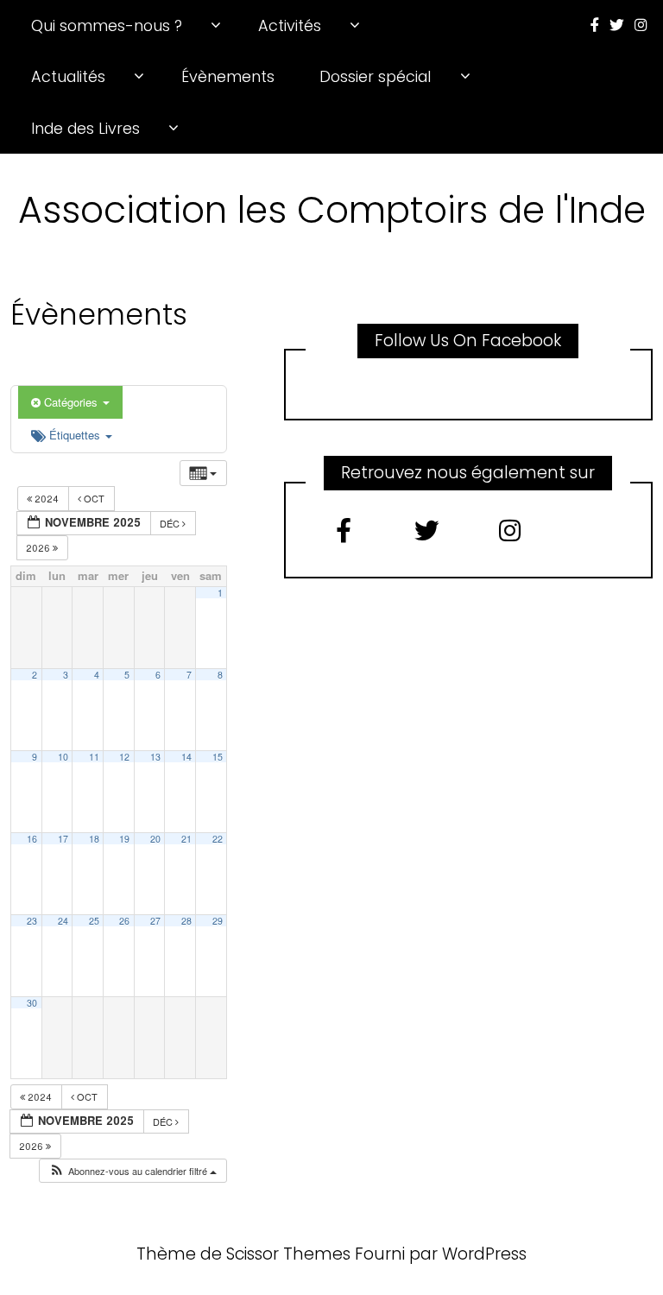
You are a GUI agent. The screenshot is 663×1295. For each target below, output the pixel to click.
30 (32, 1002)
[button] (132, 1171)
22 (217, 838)
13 (155, 756)
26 (124, 920)
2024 (46, 498)
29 (217, 920)
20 (155, 838)
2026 (39, 547)
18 (94, 838)
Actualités (68, 76)
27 (155, 920)
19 (124, 838)
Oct (94, 498)
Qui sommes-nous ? (106, 25)
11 (94, 756)
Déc (171, 523)
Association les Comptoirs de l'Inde (332, 210)
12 (124, 756)
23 (32, 920)
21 (186, 838)
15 (217, 756)
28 (186, 920)
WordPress (484, 1254)
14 (186, 756)
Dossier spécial (375, 76)
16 (32, 838)
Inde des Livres (85, 128)
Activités (289, 25)
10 (63, 756)
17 (63, 838)
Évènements (228, 76)
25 (94, 920)
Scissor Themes (288, 1254)
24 (63, 920)
